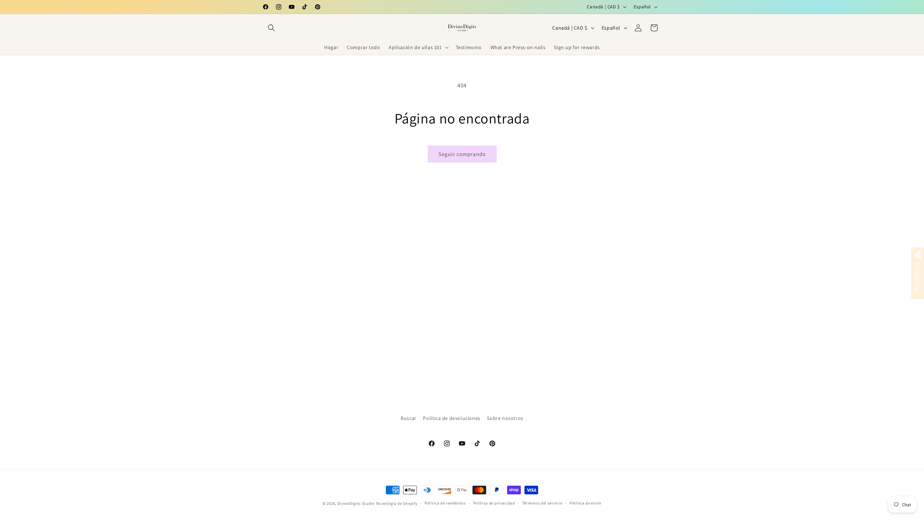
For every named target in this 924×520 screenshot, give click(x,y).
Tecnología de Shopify (397, 503)
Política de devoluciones (451, 418)
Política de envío (585, 503)
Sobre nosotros (505, 418)
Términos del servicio (542, 503)
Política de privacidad (494, 503)
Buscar (409, 418)
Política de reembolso (445, 503)
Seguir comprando (462, 154)
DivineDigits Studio (356, 503)
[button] (271, 28)
